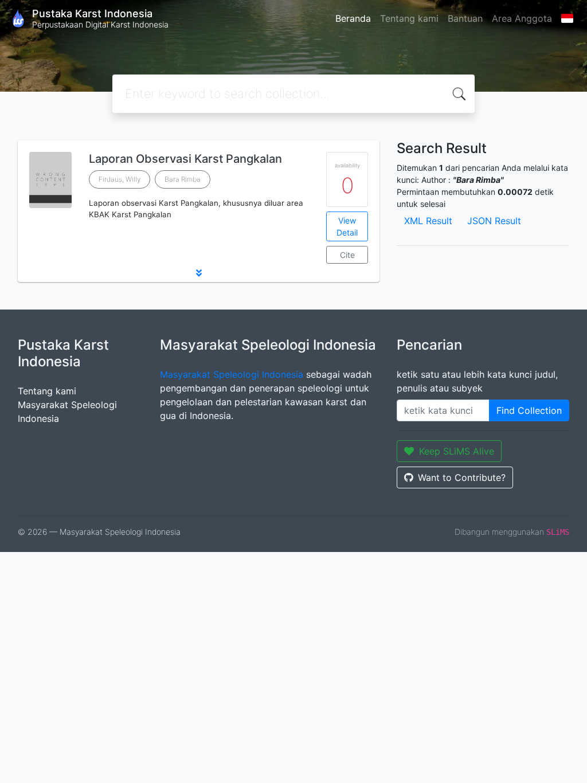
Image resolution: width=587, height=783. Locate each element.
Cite (347, 255)
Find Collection (529, 410)
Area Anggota (522, 18)
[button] (198, 273)
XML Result (428, 220)
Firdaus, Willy (119, 179)
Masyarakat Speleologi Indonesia (231, 374)
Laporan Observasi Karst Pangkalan (185, 159)
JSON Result (494, 220)
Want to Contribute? (462, 477)
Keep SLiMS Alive (456, 451)
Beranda (353, 18)
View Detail (347, 226)
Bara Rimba (183, 179)
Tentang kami (409, 18)
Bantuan (465, 18)
